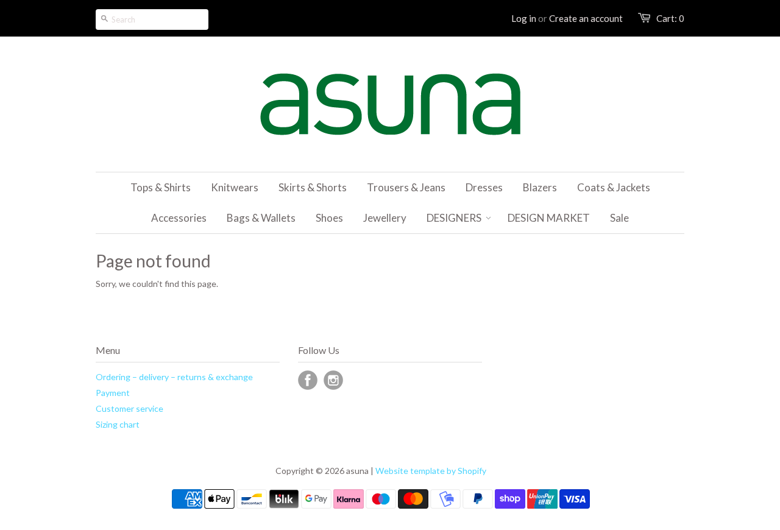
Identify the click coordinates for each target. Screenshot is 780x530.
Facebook (307, 380)
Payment (113, 392)
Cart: (670, 18)
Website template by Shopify (430, 470)
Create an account (586, 18)
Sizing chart (118, 424)
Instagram (333, 380)
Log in (523, 18)
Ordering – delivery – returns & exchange (174, 377)
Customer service (129, 408)
